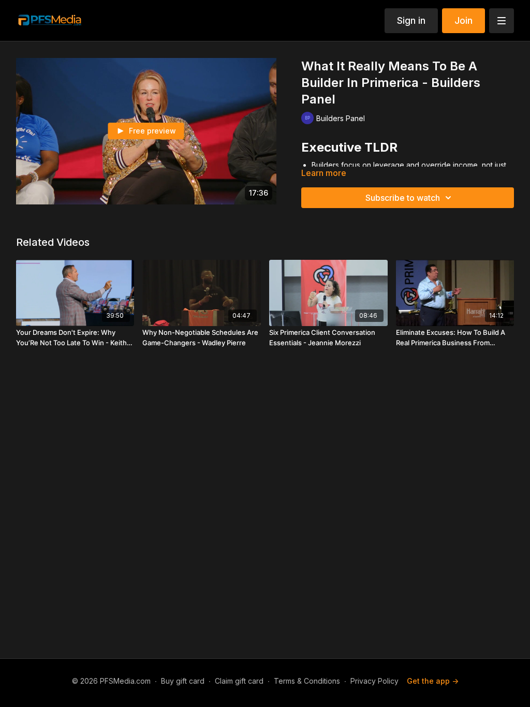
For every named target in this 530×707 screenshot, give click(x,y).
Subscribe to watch (402, 198)
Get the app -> (433, 680)
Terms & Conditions (307, 680)
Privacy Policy (374, 680)
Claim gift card (239, 680)
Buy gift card (182, 680)
